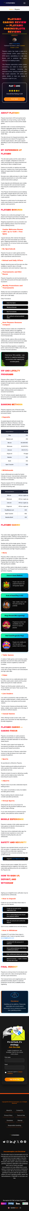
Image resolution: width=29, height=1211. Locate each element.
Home (11, 9)
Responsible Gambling (14, 1125)
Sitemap (20, 1120)
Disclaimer (10, 1120)
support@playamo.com (18, 858)
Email (6, 1064)
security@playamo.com (7, 938)
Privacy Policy (8, 1115)
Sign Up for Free (14, 1079)
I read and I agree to (14, 1072)
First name (7, 1057)
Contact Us (19, 1110)
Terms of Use (21, 1115)
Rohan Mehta (16, 43)
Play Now (14, 99)
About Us (9, 1110)
